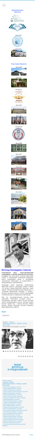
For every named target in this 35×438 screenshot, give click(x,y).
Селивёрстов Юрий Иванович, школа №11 (12, 402)
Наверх (31, 435)
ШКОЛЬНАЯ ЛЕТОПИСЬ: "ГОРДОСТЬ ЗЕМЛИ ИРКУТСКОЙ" (15, 384)
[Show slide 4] (10, 351)
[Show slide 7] (16, 351)
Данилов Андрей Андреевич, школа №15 (12, 405)
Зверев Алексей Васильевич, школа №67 (12, 390)
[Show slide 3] (8, 351)
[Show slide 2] (5, 351)
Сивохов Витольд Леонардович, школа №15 (12, 411)
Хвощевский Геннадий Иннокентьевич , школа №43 (14, 397)
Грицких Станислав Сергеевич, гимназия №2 (13, 396)
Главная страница (7, 380)
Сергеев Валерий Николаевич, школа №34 (12, 394)
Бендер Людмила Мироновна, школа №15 (12, 404)
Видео (4, 312)
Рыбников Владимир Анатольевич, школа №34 (13, 419)
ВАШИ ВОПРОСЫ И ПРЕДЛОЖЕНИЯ (17, 367)
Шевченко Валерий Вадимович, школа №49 (12, 408)
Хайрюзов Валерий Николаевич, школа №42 (12, 416)
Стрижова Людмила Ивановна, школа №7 (12, 388)
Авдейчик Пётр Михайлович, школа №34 (12, 393)
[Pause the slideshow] (28, 339)
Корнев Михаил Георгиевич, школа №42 (11, 415)
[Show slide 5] (12, 351)
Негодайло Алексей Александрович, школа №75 (13, 407)
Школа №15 (6, 315)
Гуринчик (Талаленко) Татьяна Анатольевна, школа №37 (15, 391)
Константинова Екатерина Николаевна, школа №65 (14, 424)
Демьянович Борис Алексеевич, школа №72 (12, 421)
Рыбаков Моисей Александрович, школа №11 (13, 401)
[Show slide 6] (14, 351)
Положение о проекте (8, 382)
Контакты (5, 425)
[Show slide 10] (23, 351)
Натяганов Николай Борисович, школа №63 (12, 418)
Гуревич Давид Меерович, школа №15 (11, 399)
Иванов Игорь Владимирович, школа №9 (12, 387)
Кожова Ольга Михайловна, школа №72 (11, 422)
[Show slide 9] (21, 351)
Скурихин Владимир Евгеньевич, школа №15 (13, 413)
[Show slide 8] (19, 351)
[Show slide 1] (3, 351)
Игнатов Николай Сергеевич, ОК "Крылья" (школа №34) (15, 410)
